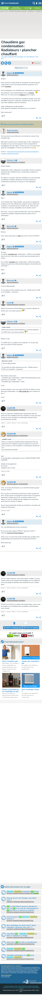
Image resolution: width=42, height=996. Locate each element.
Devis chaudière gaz (10, 661)
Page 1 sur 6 (18, 67)
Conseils (37, 8)
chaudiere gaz (12, 254)
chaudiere (12, 262)
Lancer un (14, 627)
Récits (16, 8)
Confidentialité (35, 987)
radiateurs (22, 95)
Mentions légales (27, 986)
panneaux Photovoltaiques (15, 533)
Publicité (28, 987)
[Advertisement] (21, 561)
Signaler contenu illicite (15, 986)
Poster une (31, 627)
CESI (19, 236)
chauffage (8, 86)
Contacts (6, 986)
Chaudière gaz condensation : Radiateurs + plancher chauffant (19, 48)
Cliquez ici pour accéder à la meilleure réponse (18, 124)
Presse (15, 987)
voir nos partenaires (5, 976)
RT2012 (31, 93)
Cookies (21, 989)
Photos (27, 8)
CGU (11, 987)
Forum (4, 8)
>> (26, 67)
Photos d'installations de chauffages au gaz (10, 690)
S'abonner (37, 63)
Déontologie (21, 987)
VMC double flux (24, 391)
